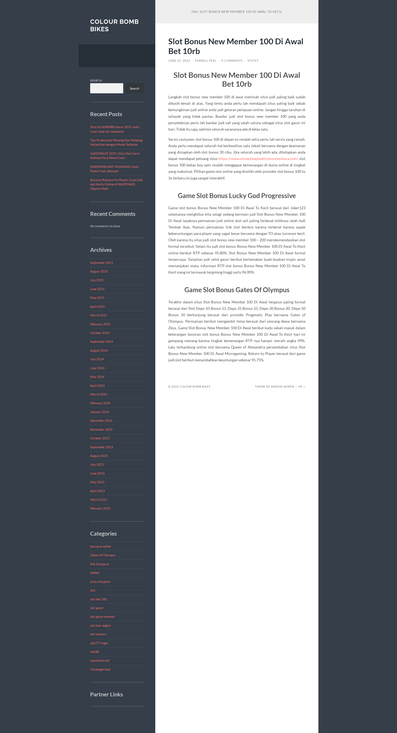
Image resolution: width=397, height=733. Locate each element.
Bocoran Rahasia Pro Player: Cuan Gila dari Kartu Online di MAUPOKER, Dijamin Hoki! (116, 184)
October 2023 (100, 438)
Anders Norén (282, 386)
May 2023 (97, 482)
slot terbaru (98, 634)
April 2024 (97, 385)
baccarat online (100, 546)
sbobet (94, 572)
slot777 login (99, 643)
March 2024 (98, 394)
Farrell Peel (205, 60)
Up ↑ (301, 386)
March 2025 (98, 315)
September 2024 (101, 341)
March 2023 (98, 499)
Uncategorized (100, 669)
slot (92, 590)
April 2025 (97, 306)
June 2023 (97, 473)
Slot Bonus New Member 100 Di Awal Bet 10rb (236, 46)
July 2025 (97, 280)
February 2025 (100, 324)
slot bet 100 (98, 599)
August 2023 (99, 456)
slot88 (94, 652)
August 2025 (99, 271)
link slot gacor (99, 564)
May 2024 (97, 377)
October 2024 (100, 333)
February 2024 (100, 403)
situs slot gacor (100, 581)
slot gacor (97, 608)
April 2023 (97, 491)
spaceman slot (100, 660)
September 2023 (101, 447)
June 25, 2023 (179, 60)
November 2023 (101, 429)
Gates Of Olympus (102, 555)
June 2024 (97, 368)
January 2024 (99, 412)
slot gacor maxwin (102, 616)
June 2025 (97, 289)
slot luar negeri (100, 625)
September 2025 (101, 262)
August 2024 (99, 350)
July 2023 (97, 464)
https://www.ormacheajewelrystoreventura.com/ (258, 158)
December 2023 (101, 420)
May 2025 (97, 297)
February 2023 (100, 508)
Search (96, 80)
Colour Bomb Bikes (195, 386)
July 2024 (97, 359)
